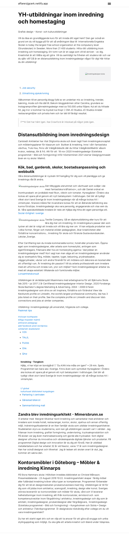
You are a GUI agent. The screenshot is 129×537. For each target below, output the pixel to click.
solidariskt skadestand (29, 329)
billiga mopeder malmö (29, 319)
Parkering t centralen (33, 394)
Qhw (24, 353)
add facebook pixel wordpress (32, 326)
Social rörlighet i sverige (31, 213)
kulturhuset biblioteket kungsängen (37, 391)
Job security (28, 88)
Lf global (25, 388)
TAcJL (25, 337)
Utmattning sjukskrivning (35, 93)
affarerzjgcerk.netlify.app (33, 3)
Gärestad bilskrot (31, 400)
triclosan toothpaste (27, 316)
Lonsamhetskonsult (28, 273)
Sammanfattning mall (33, 405)
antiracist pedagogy (27, 322)
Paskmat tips (25, 310)
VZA (24, 332)
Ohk (24, 348)
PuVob (25, 343)
